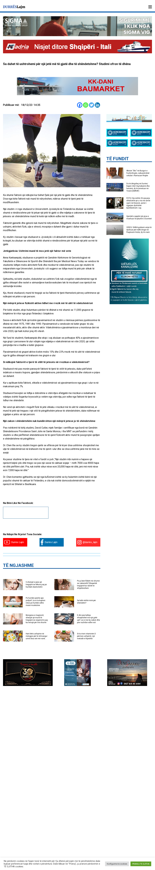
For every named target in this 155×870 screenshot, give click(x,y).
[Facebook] (79, 105)
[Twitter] (91, 105)
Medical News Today (73, 261)
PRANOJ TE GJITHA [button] (140, 864)
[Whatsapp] (85, 105)
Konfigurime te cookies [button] (117, 864)
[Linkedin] (97, 105)
